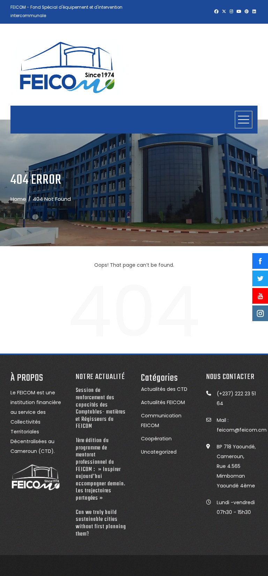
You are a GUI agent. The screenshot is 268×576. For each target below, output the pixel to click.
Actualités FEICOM (163, 402)
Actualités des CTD (164, 389)
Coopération (156, 438)
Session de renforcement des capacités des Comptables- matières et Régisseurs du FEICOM (101, 408)
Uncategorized (159, 451)
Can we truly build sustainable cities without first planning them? (101, 523)
